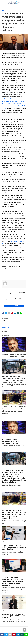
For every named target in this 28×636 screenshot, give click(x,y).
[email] (10, 634)
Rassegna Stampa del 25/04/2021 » (16, 293)
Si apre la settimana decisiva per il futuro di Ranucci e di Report (12, 441)
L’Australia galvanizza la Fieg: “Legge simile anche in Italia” (13, 616)
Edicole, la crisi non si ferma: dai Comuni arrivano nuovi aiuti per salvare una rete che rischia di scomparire (14, 514)
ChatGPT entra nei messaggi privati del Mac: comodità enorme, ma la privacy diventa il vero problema (13, 581)
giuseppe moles (6, 327)
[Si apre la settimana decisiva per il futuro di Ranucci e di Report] (14, 344)
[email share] (9, 313)
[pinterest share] (12, 313)
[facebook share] (3, 313)
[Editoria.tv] (14, 2)
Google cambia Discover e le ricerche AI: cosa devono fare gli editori (14, 547)
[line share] (21, 313)
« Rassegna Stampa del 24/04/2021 (11, 299)
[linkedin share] (15, 313)
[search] (25, 2)
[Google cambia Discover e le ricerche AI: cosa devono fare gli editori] (14, 533)
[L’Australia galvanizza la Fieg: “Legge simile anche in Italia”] (14, 602)
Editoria (4, 10)
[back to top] (24, 630)
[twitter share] (6, 313)
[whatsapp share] (18, 313)
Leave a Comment (14, 305)
